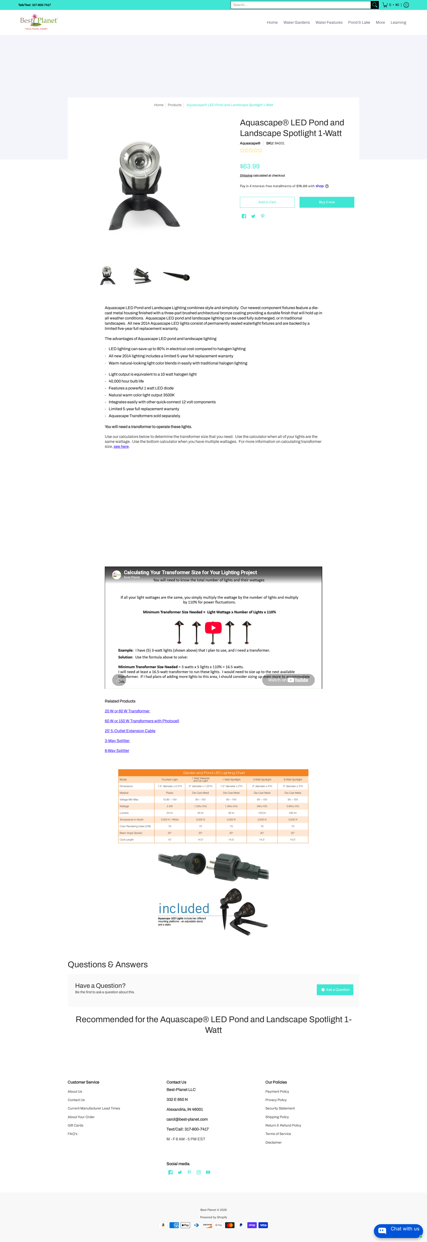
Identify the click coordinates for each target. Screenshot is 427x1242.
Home (159, 105)
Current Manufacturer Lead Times (94, 1108)
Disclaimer (273, 1142)
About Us (75, 1091)
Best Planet (208, 1210)
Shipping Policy (277, 1117)
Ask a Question (337, 990)
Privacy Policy (276, 1100)
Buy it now (327, 202)
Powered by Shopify (213, 1217)
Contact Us (76, 1100)
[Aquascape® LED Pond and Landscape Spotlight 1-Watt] (107, 276)
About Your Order (81, 1117)
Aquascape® (250, 143)
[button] (390, 5)
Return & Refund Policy (283, 1125)
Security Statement (280, 1108)
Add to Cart (267, 202)
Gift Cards (75, 1125)
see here (121, 446)
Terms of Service (278, 1134)
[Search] (375, 5)
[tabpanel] (213, 624)
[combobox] (301, 5)
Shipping (246, 175)
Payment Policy (277, 1091)
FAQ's (72, 1134)
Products (175, 105)
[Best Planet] (39, 22)
